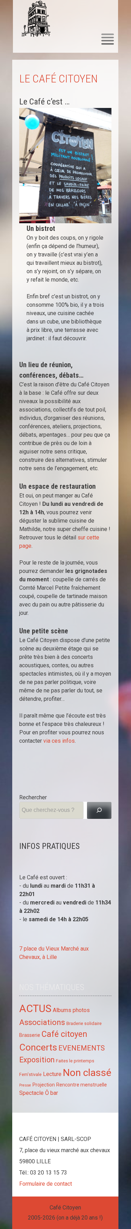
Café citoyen (64, 1034)
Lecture (52, 1074)
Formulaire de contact (45, 1183)
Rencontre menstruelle (81, 1085)
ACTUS (35, 1009)
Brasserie (29, 1035)
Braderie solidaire (84, 1023)
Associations (42, 1022)
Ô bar (51, 1093)
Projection (43, 1085)
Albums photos (71, 1010)
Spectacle (31, 1093)
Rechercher (33, 797)
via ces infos (59, 740)
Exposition (36, 1059)
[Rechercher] (99, 810)
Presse (25, 1085)
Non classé (87, 1072)
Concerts (38, 1047)
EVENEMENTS (81, 1048)
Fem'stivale (30, 1074)
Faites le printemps (75, 1060)
